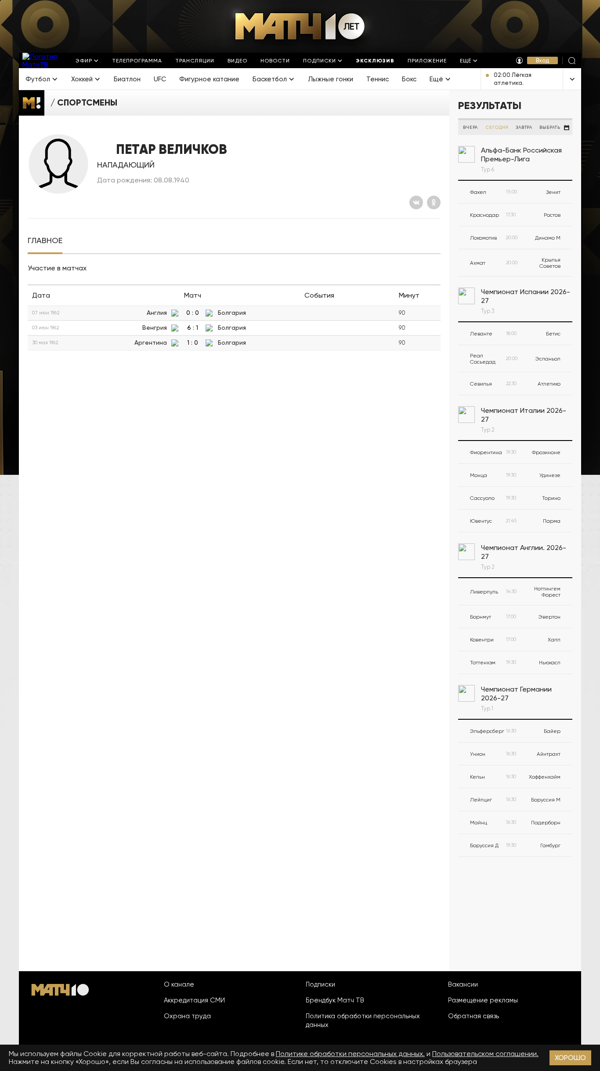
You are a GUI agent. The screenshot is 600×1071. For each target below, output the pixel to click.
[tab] (45, 240)
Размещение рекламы (483, 1000)
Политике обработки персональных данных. (350, 1053)
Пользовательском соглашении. (485, 1053)
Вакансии (463, 984)
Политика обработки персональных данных (363, 1020)
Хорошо (570, 1057)
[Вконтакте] (416, 202)
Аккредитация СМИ (194, 1000)
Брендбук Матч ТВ (335, 1000)
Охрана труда (187, 1016)
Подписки (320, 984)
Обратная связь (473, 1016)
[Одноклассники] (434, 202)
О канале (179, 984)
